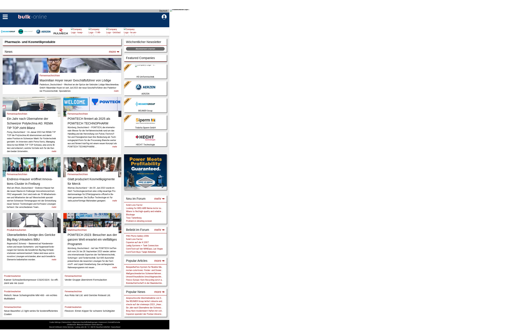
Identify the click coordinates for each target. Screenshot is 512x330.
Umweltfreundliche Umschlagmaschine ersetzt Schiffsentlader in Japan (159, 276)
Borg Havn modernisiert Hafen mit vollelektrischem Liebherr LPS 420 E (159, 311)
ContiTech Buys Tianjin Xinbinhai (141, 252)
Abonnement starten (145, 49)
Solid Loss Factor (134, 205)
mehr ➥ (159, 198)
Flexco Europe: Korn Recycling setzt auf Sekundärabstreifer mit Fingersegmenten (164, 280)
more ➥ (159, 260)
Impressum (103, 322)
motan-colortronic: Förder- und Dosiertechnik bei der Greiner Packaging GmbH (162, 270)
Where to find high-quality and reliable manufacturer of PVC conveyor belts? (161, 211)
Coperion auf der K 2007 (137, 242)
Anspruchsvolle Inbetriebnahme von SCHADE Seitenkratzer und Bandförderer (162, 298)
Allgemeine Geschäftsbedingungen (85, 322)
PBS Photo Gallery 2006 (137, 236)
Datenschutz (66, 322)
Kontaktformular (114, 322)
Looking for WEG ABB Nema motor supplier (146, 208)
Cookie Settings (55, 322)
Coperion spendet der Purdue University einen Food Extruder (154, 314)
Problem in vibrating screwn (139, 221)
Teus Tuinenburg (133, 218)
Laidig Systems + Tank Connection (142, 245)
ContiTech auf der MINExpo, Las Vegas (144, 249)
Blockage (130, 214)
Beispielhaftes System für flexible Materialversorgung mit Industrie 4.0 (159, 267)
